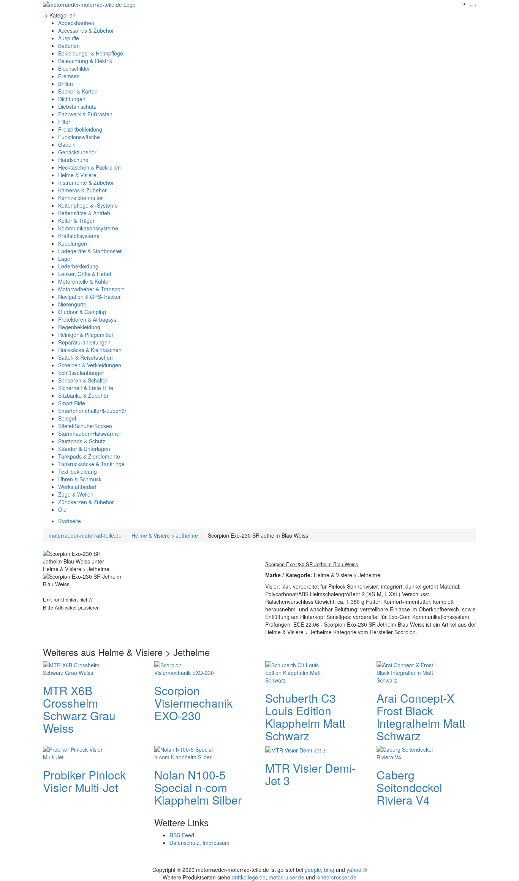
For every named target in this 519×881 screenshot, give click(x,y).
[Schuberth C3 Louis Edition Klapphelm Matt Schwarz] (295, 671)
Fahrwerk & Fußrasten (85, 114)
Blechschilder (74, 68)
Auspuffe (68, 38)
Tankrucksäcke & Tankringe (91, 464)
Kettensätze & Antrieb (84, 213)
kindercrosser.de (336, 877)
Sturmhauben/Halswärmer (89, 433)
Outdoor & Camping (82, 312)
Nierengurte (72, 304)
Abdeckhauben (76, 23)
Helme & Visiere (77, 175)
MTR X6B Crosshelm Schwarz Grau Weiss (79, 709)
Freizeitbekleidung (80, 129)
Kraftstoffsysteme (79, 236)
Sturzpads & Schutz (81, 441)
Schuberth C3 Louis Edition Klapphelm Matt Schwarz (305, 717)
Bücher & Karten (78, 91)
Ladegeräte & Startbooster (90, 251)
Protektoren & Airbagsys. (88, 319)
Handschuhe (73, 160)
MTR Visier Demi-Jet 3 (310, 774)
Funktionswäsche (79, 137)
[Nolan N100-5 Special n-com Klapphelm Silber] (184, 752)
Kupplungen (72, 243)
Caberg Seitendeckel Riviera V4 (409, 787)
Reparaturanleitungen (84, 342)
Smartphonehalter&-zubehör (92, 410)
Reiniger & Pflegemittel (85, 334)
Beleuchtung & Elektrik (85, 61)
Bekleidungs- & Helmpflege (90, 53)
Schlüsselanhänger (81, 372)
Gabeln (67, 144)
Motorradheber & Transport (91, 289)
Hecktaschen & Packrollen (89, 167)
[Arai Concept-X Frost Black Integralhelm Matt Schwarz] (407, 671)
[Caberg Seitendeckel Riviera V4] (407, 752)
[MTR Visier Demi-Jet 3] (295, 749)
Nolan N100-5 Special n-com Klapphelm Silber (198, 787)
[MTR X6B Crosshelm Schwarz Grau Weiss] (73, 667)
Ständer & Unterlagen (84, 448)
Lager (65, 258)
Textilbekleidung (77, 471)
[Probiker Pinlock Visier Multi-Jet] (73, 752)
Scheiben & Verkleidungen (89, 365)
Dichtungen (71, 99)
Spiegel (67, 418)
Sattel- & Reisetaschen (85, 357)
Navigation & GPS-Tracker (89, 296)
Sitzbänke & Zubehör (83, 395)
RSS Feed (181, 835)
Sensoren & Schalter (83, 380)
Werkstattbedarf (77, 487)
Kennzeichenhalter (80, 198)
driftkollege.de (249, 877)
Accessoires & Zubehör (86, 30)
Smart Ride (71, 403)
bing (329, 869)
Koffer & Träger (76, 220)
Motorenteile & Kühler (84, 281)
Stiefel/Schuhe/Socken (85, 426)
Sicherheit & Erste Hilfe (85, 388)
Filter (64, 121)
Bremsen (69, 76)
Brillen (65, 83)
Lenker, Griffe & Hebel (84, 274)
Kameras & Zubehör (82, 190)
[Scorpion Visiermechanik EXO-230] (184, 667)
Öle (62, 509)
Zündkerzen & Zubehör (86, 502)
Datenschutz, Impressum (199, 842)
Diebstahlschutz (77, 106)
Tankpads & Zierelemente (89, 456)
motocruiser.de (286, 877)
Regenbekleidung (79, 327)
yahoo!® (357, 869)
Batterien (69, 45)
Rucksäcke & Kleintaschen (90, 350)
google (313, 869)
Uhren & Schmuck (79, 479)
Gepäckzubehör (77, 152)
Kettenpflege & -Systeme (88, 205)
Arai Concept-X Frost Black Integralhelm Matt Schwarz (421, 717)
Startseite (69, 521)
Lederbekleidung (78, 266)
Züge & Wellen (75, 494)
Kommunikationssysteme (88, 228)
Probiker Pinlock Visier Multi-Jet (84, 781)
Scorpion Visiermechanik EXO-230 (193, 703)
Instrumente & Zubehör (86, 182)
